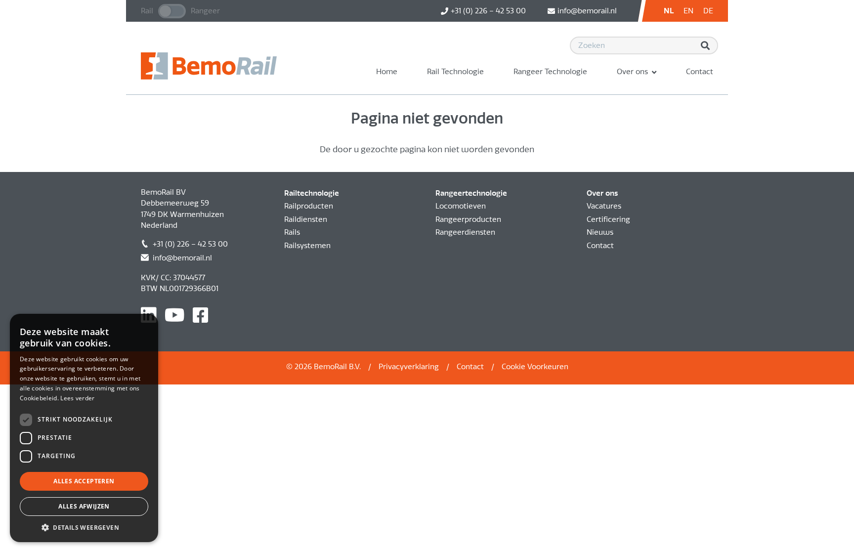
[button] (84, 527)
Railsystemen (307, 245)
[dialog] (84, 428)
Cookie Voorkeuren (535, 366)
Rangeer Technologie (550, 71)
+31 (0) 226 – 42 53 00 (190, 244)
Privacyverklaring (409, 366)
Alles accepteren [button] (83, 481)
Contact (699, 71)
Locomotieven (460, 206)
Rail (147, 10)
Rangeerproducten (468, 219)
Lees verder (77, 398)
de (708, 10)
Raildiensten (305, 219)
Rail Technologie (455, 71)
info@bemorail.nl (182, 258)
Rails (292, 232)
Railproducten (308, 206)
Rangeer (205, 10)
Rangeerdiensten (465, 232)
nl (669, 10)
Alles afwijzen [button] (84, 506)
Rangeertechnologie (471, 193)
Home (386, 71)
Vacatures (604, 206)
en (688, 10)
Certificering (608, 219)
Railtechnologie (311, 193)
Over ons (632, 71)
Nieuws (600, 232)
